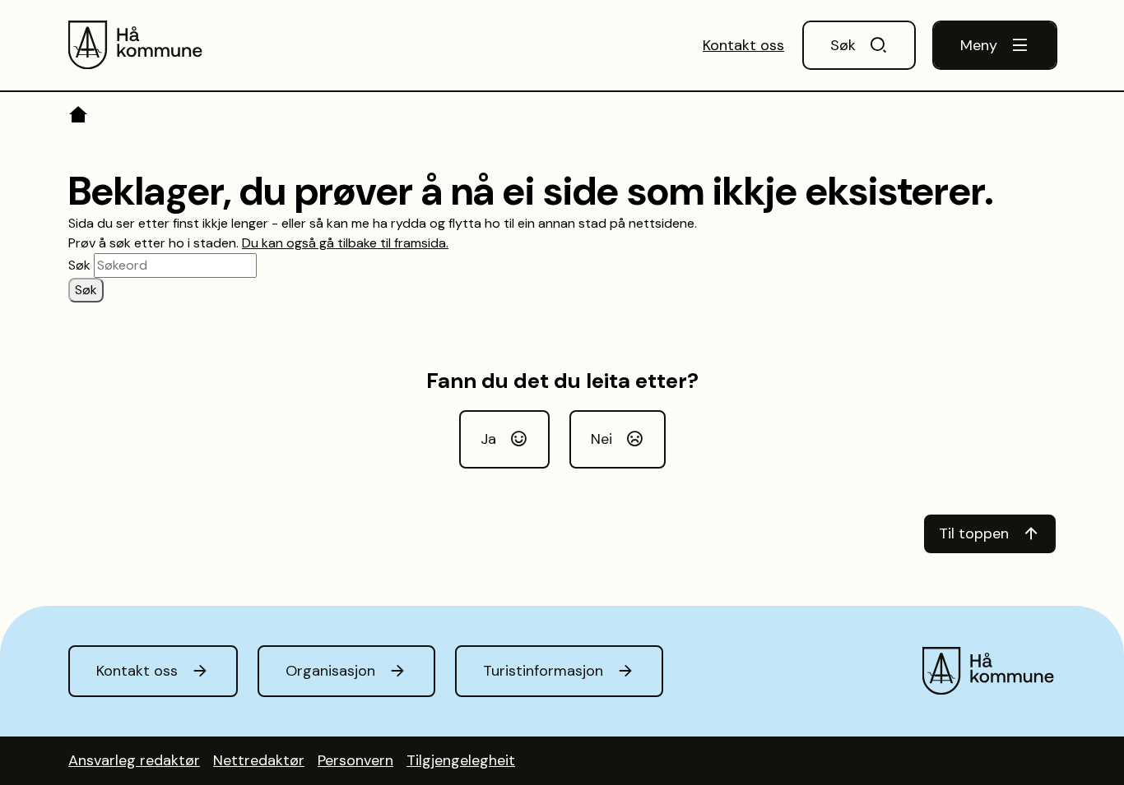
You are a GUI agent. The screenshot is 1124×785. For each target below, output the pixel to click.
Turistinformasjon (543, 671)
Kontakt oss (743, 45)
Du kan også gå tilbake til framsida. (345, 243)
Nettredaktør (258, 760)
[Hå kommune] (136, 45)
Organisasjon (330, 671)
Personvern (355, 760)
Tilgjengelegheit (460, 760)
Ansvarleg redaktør (134, 760)
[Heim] (79, 117)
